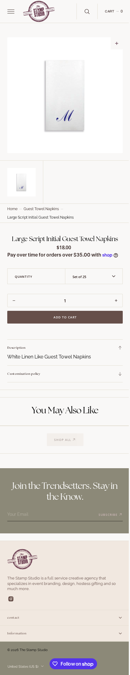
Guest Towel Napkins (41, 207)
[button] (10, 11)
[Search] (82, 11)
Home (12, 207)
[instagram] (11, 604)
